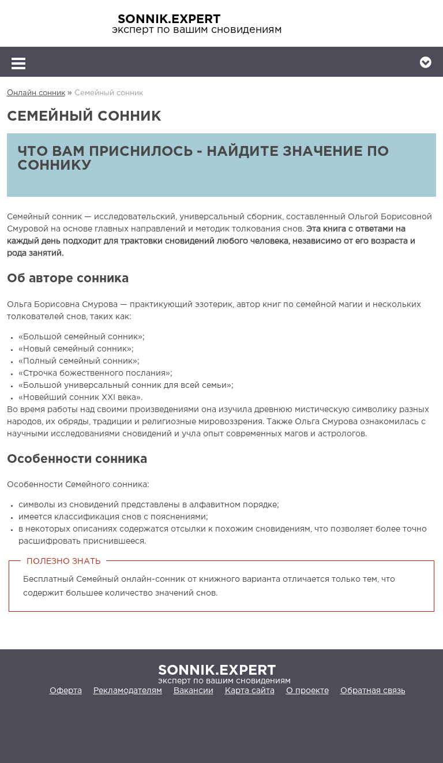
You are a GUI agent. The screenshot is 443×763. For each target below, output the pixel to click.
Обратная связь (373, 690)
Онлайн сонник (36, 93)
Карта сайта (250, 690)
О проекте (307, 690)
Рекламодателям (127, 690)
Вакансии (193, 690)
